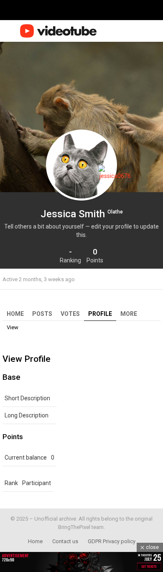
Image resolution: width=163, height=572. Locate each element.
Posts (42, 313)
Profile (100, 313)
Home (15, 313)
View (12, 327)
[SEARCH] (141, 31)
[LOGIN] (155, 31)
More (128, 313)
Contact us (65, 541)
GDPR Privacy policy (111, 541)
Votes (70, 313)
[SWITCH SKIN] (128, 31)
